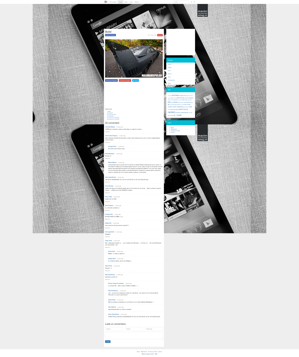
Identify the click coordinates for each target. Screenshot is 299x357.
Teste (169, 77)
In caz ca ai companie (113, 117)
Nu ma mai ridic (112, 114)
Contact (173, 132)
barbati (169, 98)
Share (112, 80)
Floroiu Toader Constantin (116, 283)
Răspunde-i (107, 131)
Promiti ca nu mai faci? (113, 119)
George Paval (112, 146)
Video (126, 2)
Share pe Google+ (125, 80)
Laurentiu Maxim (110, 127)
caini (175, 98)
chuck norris (170, 100)
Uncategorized (171, 80)
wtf (174, 115)
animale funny (183, 95)
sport (189, 112)
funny (188, 102)
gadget (191, 102)
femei (175, 102)
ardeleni (191, 95)
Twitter (136, 80)
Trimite (107, 341)
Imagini (120, 2)
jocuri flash (182, 104)
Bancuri (137, 2)
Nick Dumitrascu (110, 274)
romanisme (184, 112)
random (171, 112)
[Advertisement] (134, 95)
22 (149, 35)
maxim (174, 107)
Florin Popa (111, 251)
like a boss (187, 104)
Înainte (159, 35)
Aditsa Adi (108, 223)
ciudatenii (175, 100)
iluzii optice (174, 104)
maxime (180, 106)
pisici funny (183, 109)
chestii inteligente (189, 98)
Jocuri (131, 2)
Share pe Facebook (111, 35)
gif (168, 104)
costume (189, 100)
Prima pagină (113, 2)
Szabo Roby (111, 300)
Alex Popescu (109, 205)
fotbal (185, 102)
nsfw (190, 107)
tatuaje (171, 115)
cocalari (179, 99)
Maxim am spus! (105, 2)
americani (169, 95)
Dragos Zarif (112, 258)
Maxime (170, 73)
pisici (177, 109)
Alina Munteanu (109, 153)
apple (188, 95)
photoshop (172, 109)
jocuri (178, 104)
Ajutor (172, 127)
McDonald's (186, 107)
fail (169, 102)
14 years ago (119, 127)
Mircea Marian (112, 162)
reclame (178, 112)
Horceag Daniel (109, 232)
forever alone (181, 102)
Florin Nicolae (109, 186)
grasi (170, 104)
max (152, 35)
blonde (172, 98)
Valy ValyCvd (112, 307)
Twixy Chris (108, 240)
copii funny (184, 100)
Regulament (174, 129)
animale (175, 95)
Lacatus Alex (109, 214)
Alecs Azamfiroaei (110, 177)
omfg (169, 109)
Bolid (109, 111)
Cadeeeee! (111, 116)
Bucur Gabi (108, 197)
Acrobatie (110, 113)
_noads (179, 115)
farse (172, 102)
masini (170, 107)
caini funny (180, 97)
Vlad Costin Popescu (111, 136)
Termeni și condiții (175, 130)
